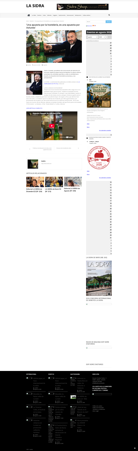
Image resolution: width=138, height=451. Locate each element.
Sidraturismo (78, 15)
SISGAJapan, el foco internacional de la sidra (39, 382)
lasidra (29, 65)
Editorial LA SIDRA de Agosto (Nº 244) (72, 190)
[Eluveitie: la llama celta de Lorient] (29, 395)
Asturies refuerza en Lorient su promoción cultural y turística (37, 426)
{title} (88, 123)
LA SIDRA (35, 5)
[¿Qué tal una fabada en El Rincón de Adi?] (73, 410)
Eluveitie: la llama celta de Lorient (38, 396)
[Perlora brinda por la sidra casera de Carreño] (51, 414)
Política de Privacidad (98, 407)
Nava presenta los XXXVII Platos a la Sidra (82, 424)
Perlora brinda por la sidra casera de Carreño (60, 410)
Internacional (70, 15)
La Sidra (34, 15)
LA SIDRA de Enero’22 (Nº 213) (53, 190)
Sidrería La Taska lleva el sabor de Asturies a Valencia (82, 383)
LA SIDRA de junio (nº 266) (82, 397)
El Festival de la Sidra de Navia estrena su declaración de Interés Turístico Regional (61, 432)
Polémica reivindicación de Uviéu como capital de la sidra (42, 148)
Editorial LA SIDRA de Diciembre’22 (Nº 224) (34, 190)
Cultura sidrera (86, 15)
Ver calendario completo (105, 130)
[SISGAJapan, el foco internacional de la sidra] (29, 379)
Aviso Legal (95, 411)
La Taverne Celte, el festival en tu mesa (39, 409)
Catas (44, 15)
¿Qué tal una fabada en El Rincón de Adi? (82, 409)
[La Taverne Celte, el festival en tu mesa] (29, 408)
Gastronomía (62, 15)
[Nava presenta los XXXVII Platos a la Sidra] (73, 423)
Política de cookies (97, 406)
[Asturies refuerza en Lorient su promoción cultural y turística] (29, 421)
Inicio (27, 21)
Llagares (55, 15)
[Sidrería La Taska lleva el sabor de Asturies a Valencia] (73, 381)
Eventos (39, 15)
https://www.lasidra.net (46, 163)
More (88, 127)
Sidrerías (49, 15)
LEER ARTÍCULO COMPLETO (34, 108)
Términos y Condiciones (99, 409)
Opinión (32, 21)
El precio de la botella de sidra (64, 148)
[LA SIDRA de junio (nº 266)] (73, 397)
